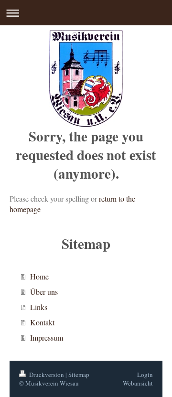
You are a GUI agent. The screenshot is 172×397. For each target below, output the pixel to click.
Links (38, 307)
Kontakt (42, 322)
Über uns (44, 292)
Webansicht (138, 383)
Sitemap (78, 374)
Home (39, 276)
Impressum (46, 338)
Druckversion (46, 374)
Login (145, 374)
